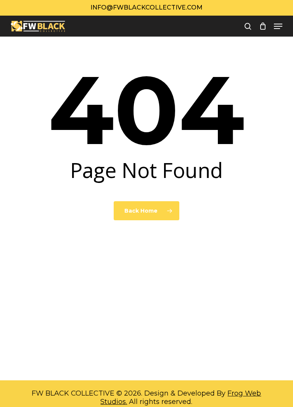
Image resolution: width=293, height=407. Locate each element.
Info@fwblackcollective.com (146, 7)
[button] (278, 26)
